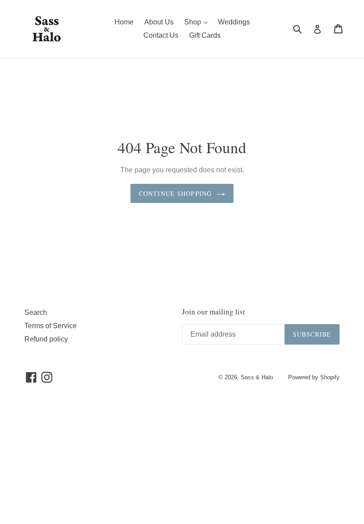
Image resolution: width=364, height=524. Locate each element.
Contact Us (160, 35)
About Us (159, 22)
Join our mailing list (213, 311)
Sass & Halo (257, 377)
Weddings (234, 22)
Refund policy (46, 339)
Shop (198, 22)
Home (124, 22)
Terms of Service (50, 325)
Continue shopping (175, 193)
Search (35, 312)
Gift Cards (205, 35)
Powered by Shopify (314, 377)
